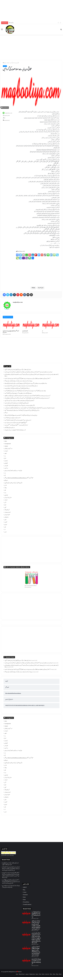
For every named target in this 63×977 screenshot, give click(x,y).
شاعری (5, 485)
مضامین (5, 520)
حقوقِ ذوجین (6, 463)
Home (5, 63)
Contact (24, 892)
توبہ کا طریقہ (6, 461)
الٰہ (42, 331)
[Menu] (2, 30)
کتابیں (5, 507)
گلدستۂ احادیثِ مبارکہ (7, 512)
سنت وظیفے (6, 480)
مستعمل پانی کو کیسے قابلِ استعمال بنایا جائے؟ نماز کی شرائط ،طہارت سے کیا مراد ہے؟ (15, 423)
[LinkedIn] (11, 294)
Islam (33, 288)
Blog (24, 890)
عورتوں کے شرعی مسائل (8, 498)
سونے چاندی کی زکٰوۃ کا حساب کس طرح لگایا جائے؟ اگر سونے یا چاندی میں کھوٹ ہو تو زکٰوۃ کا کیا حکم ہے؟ (18, 393)
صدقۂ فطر (5, 488)
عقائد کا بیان (6, 495)
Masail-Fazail (22, 974)
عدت (5, 493)
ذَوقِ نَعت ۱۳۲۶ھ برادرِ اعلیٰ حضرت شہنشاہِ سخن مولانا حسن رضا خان (13, 471)
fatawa (37, 974)
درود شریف (6, 468)
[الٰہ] (50, 325)
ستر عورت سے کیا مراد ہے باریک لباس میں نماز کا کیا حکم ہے (12, 418)
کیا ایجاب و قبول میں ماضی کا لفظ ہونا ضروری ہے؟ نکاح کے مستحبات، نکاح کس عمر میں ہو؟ (16, 403)
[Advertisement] (31, 10)
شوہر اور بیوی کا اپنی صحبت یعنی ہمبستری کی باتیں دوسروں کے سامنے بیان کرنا (15, 430)
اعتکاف (5, 453)
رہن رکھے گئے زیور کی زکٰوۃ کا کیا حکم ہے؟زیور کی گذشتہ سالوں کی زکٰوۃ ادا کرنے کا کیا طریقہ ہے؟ (17, 388)
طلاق (5, 490)
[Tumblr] (14, 294)
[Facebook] (4, 294)
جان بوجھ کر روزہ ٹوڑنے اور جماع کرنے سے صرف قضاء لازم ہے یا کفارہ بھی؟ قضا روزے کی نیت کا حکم (18, 381)
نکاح (5, 527)
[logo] (8, 854)
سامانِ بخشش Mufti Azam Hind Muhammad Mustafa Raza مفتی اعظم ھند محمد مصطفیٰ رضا (18, 478)
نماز (4, 529)
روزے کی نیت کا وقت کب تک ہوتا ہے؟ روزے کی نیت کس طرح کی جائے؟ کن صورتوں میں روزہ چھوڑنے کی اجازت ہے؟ (21, 386)
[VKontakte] (24, 294)
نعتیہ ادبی (5, 525)
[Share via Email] (28, 294)
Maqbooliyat (32, 974)
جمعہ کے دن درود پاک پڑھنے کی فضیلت (9, 428)
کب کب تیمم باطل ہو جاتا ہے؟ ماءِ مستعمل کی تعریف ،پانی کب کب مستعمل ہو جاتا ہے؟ (16, 425)
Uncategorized (7, 444)
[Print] (31, 294)
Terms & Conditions (27, 905)
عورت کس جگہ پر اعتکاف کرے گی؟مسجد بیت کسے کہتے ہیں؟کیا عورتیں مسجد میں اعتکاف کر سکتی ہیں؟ (17, 370)
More (51, 974)
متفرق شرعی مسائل (7, 515)
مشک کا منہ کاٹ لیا (25, 331)
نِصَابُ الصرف (41, 288)
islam (8, 63)
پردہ (5, 456)
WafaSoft (20, 972)
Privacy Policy (26, 902)
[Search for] (61, 30)
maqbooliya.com (8, 113)
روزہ (5, 473)
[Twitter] (7, 294)
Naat (40, 974)
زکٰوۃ (5, 475)
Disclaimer (25, 895)
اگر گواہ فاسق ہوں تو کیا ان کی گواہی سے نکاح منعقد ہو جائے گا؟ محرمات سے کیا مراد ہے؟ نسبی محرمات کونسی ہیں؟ (19, 401)
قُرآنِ (5, 502)
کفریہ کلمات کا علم (6, 510)
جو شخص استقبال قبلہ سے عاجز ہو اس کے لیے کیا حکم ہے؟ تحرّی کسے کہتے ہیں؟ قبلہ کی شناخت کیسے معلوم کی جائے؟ (19, 406)
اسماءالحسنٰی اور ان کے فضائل (8, 449)
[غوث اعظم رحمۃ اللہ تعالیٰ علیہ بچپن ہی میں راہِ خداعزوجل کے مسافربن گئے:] (11, 325)
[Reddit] (21, 294)
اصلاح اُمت (6, 451)
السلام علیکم (6, 413)
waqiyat (6, 446)
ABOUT (25, 887)
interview (47, 974)
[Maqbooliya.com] (10, 29)
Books (43, 974)
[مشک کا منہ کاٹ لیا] (31, 325)
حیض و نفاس (6, 466)
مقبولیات (5, 522)
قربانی (5, 505)
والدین (5, 532)
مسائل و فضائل (6, 517)
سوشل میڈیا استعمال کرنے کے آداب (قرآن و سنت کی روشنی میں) (13, 483)
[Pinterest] (17, 294)
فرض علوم (5, 500)
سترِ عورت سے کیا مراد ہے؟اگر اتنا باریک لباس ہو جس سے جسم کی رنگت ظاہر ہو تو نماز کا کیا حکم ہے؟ (17, 420)
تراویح (5, 458)
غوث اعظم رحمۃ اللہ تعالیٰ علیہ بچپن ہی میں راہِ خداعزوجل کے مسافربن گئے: (11, 331)
